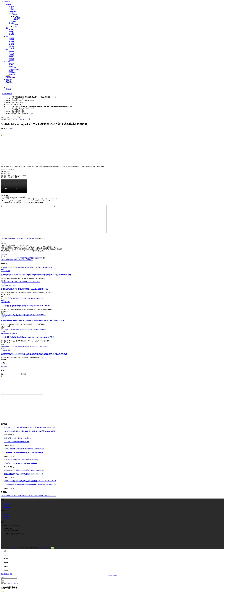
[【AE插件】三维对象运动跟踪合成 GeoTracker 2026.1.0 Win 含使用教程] (23, 329)
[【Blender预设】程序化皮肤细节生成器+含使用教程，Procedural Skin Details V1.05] (30, 481)
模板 (7, 28)
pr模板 (29, 496)
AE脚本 (18, 496)
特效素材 (11, 43)
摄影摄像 (11, 58)
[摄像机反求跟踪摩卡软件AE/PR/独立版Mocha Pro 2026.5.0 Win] (20, 282)
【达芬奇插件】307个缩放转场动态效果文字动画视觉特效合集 (23, 452)
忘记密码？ (14, 583)
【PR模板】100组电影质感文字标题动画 (16, 442)
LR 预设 (15, 26)
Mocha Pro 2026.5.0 (10, 285)
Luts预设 (15, 24)
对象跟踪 (14, 333)
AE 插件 (11, 6)
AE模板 (11, 29)
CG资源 (8, 61)
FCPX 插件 (12, 21)
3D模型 (11, 71)
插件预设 (8, 4)
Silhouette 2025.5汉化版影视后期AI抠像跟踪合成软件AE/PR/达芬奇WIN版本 (34, 354)
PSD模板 (11, 33)
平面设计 (11, 56)
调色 (22, 496)
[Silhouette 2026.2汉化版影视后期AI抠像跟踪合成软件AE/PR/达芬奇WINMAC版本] (26, 267)
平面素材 (11, 40)
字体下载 (11, 48)
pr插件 (36, 496)
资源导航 (8, 81)
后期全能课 (8, 94)
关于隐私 (7, 507)
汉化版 (8, 271)
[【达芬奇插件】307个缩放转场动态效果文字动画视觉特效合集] (24, 449)
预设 (32, 496)
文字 (46, 496)
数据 (5, 254)
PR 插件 (11, 8)
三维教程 (11, 55)
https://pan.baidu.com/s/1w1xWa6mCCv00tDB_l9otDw (20, 238)
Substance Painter (14, 69)
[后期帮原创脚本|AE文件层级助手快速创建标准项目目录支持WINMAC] (23, 315)
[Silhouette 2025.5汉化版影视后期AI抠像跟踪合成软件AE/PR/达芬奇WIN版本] (25, 346)
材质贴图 (11, 45)
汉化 (54, 496)
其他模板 (11, 34)
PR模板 (11, 31)
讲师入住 (7, 516)
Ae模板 (7, 496)
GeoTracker (8, 333)
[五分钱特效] (6, 1)
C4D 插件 (12, 13)
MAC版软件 (12, 74)
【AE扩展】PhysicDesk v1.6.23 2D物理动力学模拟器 (20, 463)
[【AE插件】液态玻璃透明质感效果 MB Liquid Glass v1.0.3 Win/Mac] (22, 298)
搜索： (3, 374)
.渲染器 (15, 14)
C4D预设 (15, 19)
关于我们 (7, 503)
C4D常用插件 (16, 18)
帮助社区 (11, 77)
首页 (3, 94)
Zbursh (11, 66)
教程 (7, 50)
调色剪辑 (11, 51)
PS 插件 (11, 9)
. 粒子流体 (16, 16)
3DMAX (11, 63)
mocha (2, 254)
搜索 (19, 117)
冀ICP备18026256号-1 (43, 547)
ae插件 (3, 302)
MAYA (11, 64)
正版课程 (7, 518)
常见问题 (7, 505)
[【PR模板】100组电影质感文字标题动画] (17, 438)
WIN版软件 (12, 72)
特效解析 (11, 60)
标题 (39, 496)
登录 (5, 366)
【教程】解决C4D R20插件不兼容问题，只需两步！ (17, 260)
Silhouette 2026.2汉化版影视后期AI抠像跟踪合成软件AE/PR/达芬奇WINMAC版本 (36, 275)
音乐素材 (11, 41)
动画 (49, 496)
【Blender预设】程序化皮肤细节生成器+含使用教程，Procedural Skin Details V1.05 (30, 484)
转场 (25, 496)
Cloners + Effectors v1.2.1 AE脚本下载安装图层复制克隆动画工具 (20, 258)
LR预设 (42, 496)
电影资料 (11, 46)
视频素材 (11, 38)
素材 (7, 36)
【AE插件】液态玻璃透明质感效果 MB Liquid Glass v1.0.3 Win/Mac (26, 306)
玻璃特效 (7, 302)
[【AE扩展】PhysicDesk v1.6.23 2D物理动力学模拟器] (21, 459)
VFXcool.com (13, 547)
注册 (9, 583)
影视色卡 (9, 82)
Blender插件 (12, 11)
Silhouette (3, 271)
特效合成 (11, 53)
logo (52, 496)
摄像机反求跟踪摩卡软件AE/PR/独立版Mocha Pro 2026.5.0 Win (24, 289)
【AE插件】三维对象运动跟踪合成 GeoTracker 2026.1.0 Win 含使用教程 (27, 337)
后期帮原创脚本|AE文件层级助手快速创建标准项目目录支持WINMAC (32, 320)
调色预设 (11, 23)
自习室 (9, 79)
